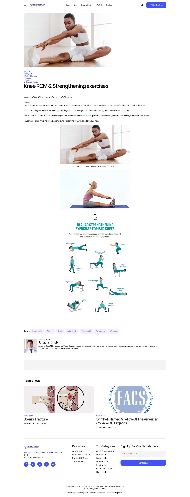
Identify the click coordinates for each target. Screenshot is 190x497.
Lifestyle (27, 80)
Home (68, 5)
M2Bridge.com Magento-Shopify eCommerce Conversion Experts (95, 493)
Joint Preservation (30, 77)
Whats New (77, 451)
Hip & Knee (28, 75)
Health (60, 331)
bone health (37, 331)
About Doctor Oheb (81, 454)
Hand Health (102, 472)
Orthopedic (100, 331)
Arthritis (27, 71)
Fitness (50, 331)
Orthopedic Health (31, 82)
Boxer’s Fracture (36, 419)
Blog (75, 5)
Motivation (101, 454)
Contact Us (157, 5)
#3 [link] (61, 97)
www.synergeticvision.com (95, 488)
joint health (72, 331)
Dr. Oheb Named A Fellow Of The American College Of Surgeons (127, 421)
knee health (86, 331)
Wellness (113, 331)
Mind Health (102, 461)
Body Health (28, 73)
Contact (109, 5)
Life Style (99, 5)
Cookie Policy (78, 461)
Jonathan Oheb (29, 423)
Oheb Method (86, 5)
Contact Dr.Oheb (71, 348)
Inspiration (101, 465)
